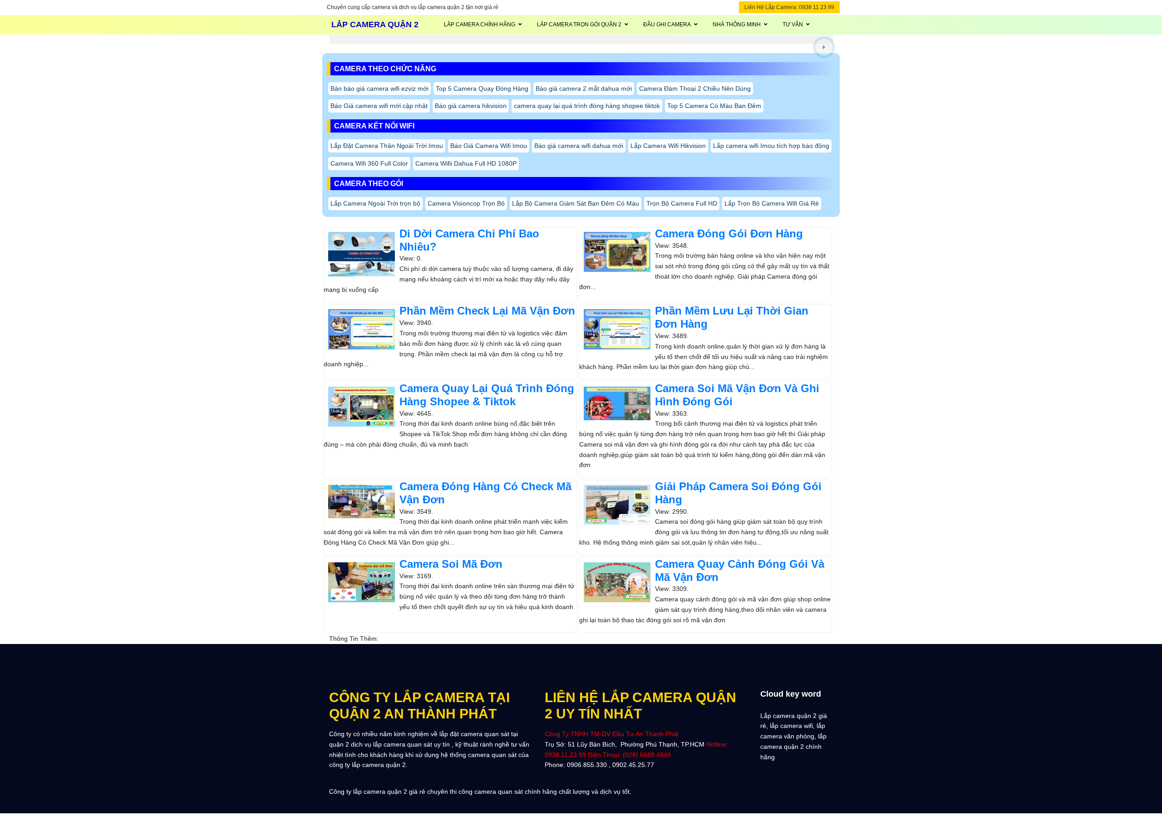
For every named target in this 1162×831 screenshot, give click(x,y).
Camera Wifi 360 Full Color (369, 163)
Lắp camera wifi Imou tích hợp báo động (771, 145)
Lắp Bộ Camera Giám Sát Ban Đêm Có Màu (575, 203)
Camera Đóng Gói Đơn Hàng (729, 233)
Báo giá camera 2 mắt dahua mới (584, 88)
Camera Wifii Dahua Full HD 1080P (466, 163)
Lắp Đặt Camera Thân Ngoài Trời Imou (386, 145)
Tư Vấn (793, 24)
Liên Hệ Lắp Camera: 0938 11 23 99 (789, 7)
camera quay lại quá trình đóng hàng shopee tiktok (587, 105)
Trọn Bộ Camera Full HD (681, 203)
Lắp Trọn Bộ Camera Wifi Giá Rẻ (771, 203)
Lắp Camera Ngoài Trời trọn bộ (375, 203)
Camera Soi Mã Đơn (450, 564)
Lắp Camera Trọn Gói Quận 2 (579, 24)
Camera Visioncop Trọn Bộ (466, 203)
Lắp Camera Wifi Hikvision (668, 145)
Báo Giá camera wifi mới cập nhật (379, 105)
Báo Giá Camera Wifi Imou (488, 145)
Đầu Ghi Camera (667, 24)
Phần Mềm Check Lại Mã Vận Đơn (487, 311)
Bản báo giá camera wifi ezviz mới (379, 88)
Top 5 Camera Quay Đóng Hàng (482, 88)
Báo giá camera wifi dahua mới (578, 145)
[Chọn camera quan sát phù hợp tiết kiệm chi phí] (824, 47)
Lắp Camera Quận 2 (375, 24)
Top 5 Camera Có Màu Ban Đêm (714, 105)
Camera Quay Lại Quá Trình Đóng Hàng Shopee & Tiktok (486, 395)
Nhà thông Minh (737, 24)
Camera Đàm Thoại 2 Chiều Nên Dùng (695, 88)
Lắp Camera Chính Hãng (479, 24)
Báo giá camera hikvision (471, 105)
